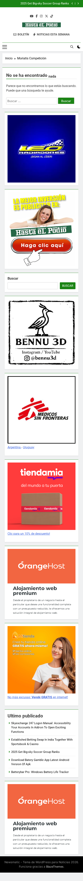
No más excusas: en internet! (38, 697)
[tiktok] (51, 16)
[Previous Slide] (72, 3)
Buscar (13, 278)
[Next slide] (78, 3)
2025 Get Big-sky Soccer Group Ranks (44, 3)
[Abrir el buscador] (71, 46)
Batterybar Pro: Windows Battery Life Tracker (40, 772)
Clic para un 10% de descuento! (29, 533)
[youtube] (32, 16)
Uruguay (28, 447)
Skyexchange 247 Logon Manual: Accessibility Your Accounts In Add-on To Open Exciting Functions (41, 727)
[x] (46, 16)
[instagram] (41, 16)
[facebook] (37, 16)
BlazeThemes (55, 866)
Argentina (14, 447)
